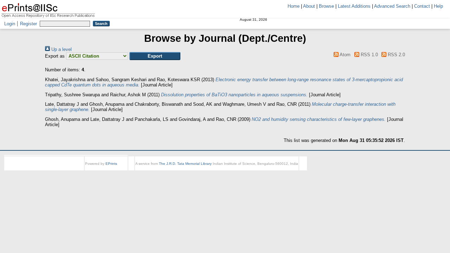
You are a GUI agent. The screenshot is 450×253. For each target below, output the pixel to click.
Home (294, 6)
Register (28, 23)
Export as (55, 56)
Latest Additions (354, 6)
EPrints (111, 164)
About (309, 6)
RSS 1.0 (368, 54)
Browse (326, 6)
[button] (154, 56)
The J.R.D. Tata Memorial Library (185, 164)
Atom (345, 54)
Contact (422, 6)
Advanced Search (392, 6)
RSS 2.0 (395, 54)
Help (438, 6)
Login (9, 23)
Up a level (61, 49)
